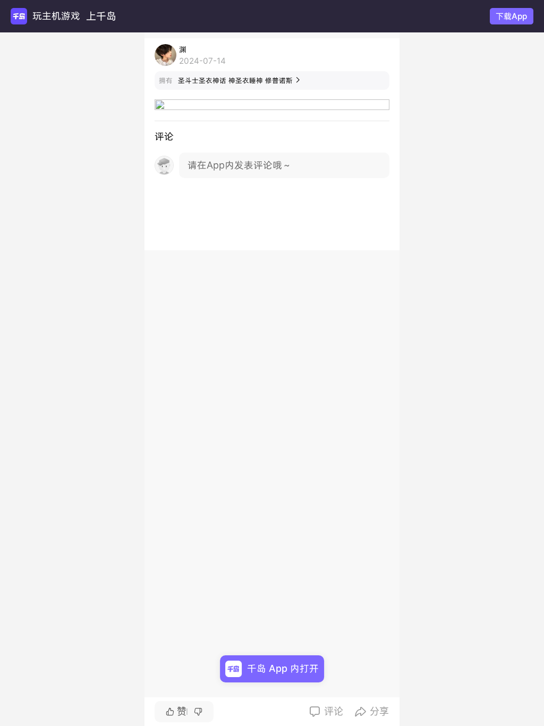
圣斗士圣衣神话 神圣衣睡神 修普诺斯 (239, 81)
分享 (372, 711)
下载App (511, 16)
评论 (326, 711)
